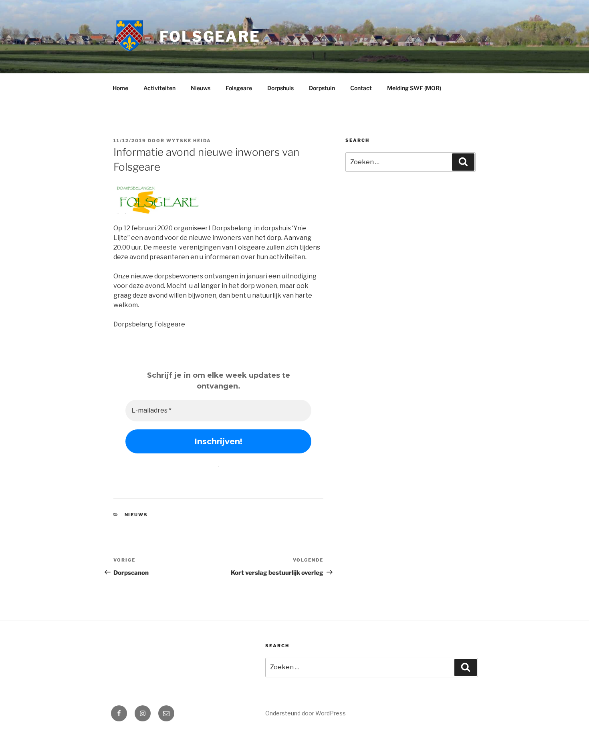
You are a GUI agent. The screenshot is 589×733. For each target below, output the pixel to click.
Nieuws (200, 88)
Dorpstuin (322, 88)
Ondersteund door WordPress (305, 713)
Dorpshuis (280, 88)
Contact (361, 88)
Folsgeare (209, 36)
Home (120, 88)
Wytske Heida (188, 140)
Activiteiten (159, 88)
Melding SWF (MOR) (414, 88)
